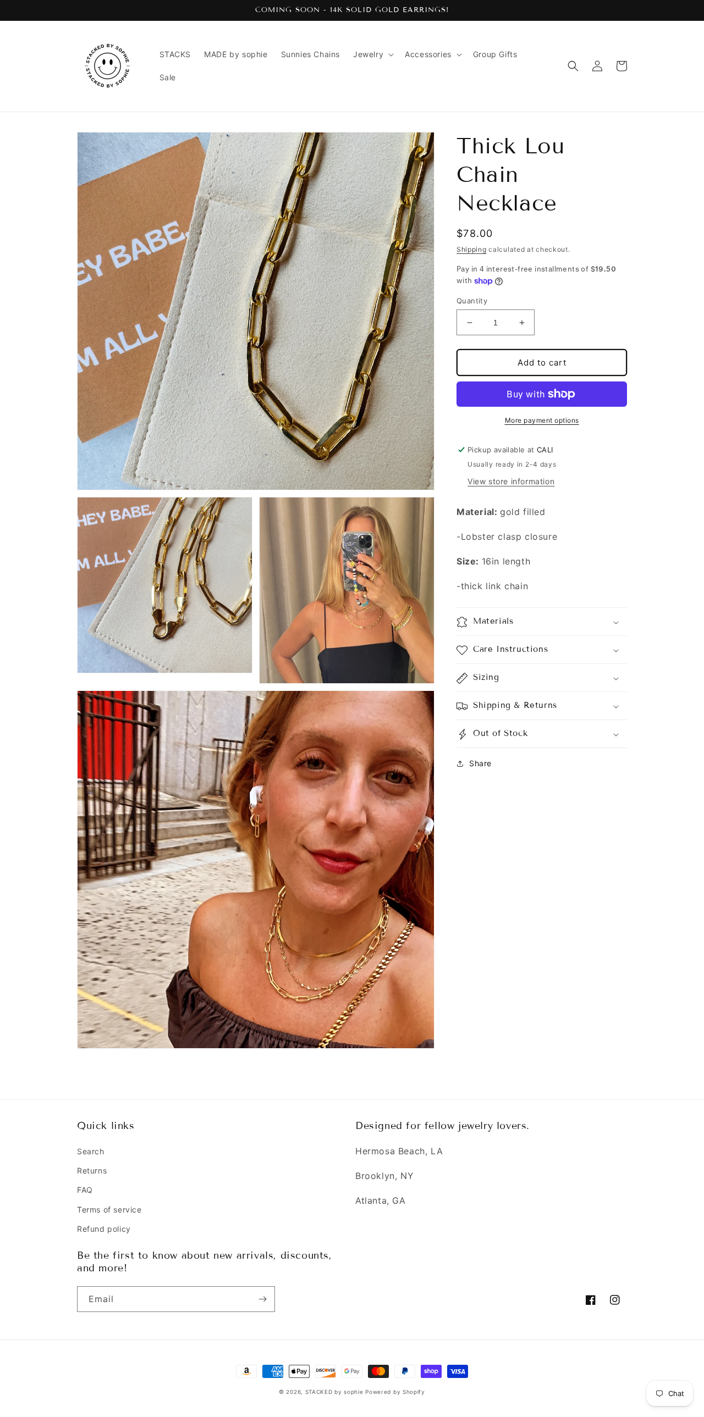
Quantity (472, 300)
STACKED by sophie (334, 1391)
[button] (372, 54)
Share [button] (480, 763)
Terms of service (109, 1209)
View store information (511, 481)
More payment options (542, 420)
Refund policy (104, 1228)
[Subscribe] (262, 1299)
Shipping (472, 249)
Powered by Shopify (395, 1391)
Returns (92, 1170)
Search (91, 1151)
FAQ (85, 1189)
